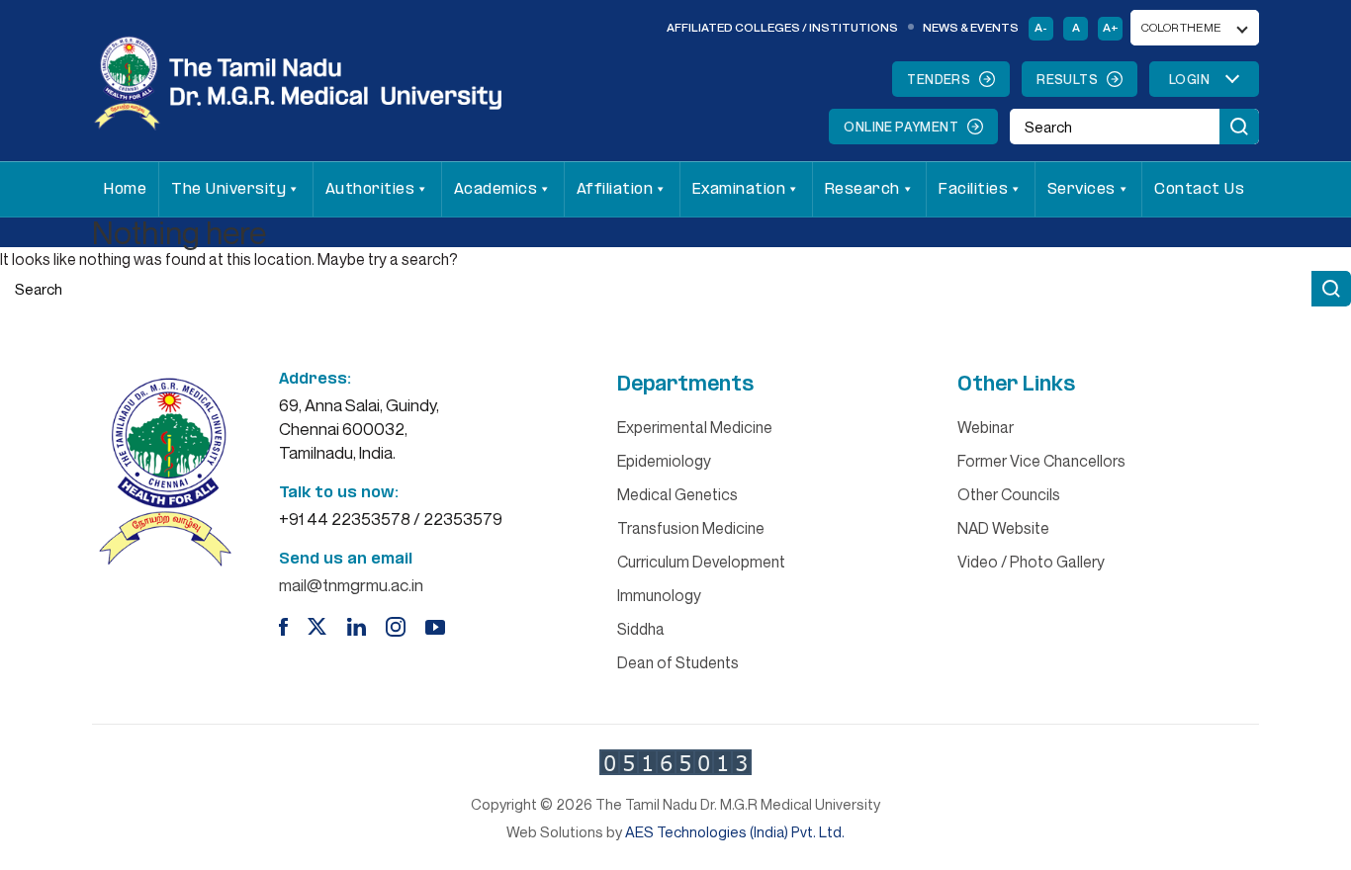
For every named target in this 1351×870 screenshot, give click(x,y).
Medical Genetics (677, 494)
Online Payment (901, 126)
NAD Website (1003, 528)
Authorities (370, 189)
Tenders (938, 79)
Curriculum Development (701, 561)
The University (228, 189)
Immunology (659, 595)
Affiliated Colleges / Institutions (782, 27)
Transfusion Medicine (691, 528)
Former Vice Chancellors (1041, 461)
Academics (496, 189)
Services (1081, 189)
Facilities (973, 189)
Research (862, 189)
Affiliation (615, 189)
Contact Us (1199, 189)
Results (1067, 79)
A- (1041, 27)
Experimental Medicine (694, 427)
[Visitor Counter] (675, 762)
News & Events (971, 27)
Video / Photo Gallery (1031, 561)
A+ (1111, 27)
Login (1189, 79)
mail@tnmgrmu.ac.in (351, 584)
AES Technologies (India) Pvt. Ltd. (735, 831)
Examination (739, 189)
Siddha (641, 629)
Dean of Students (678, 662)
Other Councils (1008, 494)
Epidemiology (664, 461)
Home (125, 189)
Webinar (985, 427)
